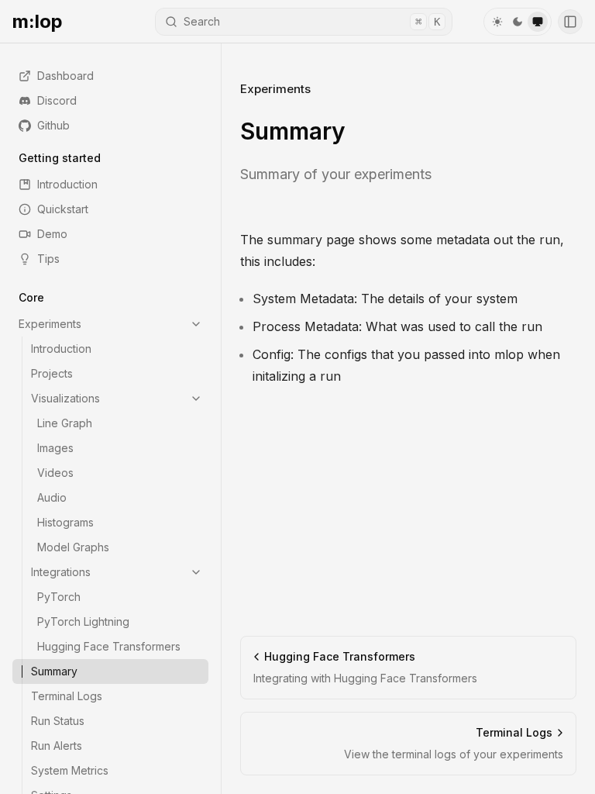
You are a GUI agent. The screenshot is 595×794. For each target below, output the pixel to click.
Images (55, 447)
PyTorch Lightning (83, 621)
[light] (497, 22)
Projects (52, 373)
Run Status (57, 720)
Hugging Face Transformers (109, 646)
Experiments (50, 323)
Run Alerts (56, 745)
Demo (52, 233)
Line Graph (64, 423)
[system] (538, 22)
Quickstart (62, 209)
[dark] (517, 22)
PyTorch (59, 596)
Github (53, 125)
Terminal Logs (66, 696)
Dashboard (65, 75)
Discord (57, 100)
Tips (48, 258)
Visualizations (65, 398)
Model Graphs (73, 547)
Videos (55, 472)
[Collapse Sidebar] (570, 21)
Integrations (61, 571)
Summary (54, 671)
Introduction (67, 184)
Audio (52, 497)
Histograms (65, 522)
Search (312, 21)
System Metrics (69, 770)
